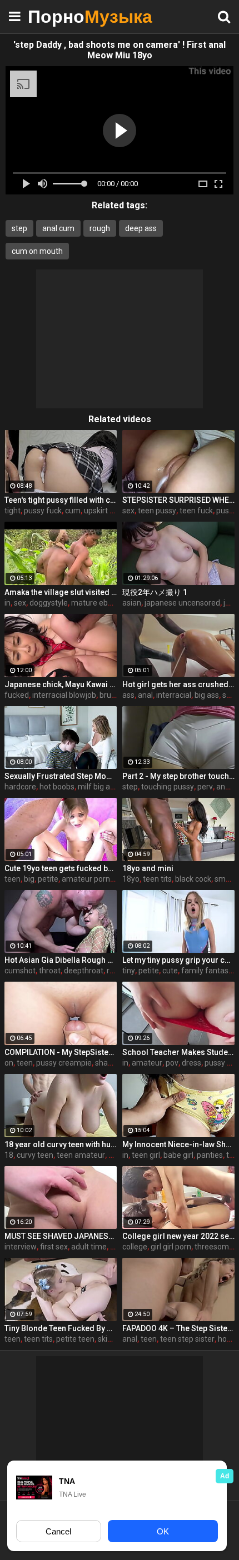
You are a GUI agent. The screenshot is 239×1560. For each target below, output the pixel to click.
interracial (173, 695)
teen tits (157, 878)
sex (128, 510)
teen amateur (81, 1155)
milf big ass (98, 786)
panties (210, 1155)
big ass (207, 695)
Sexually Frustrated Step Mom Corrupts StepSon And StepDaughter (60, 776)
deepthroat (83, 970)
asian (131, 602)
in (7, 602)
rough (99, 228)
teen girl (146, 1155)
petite (48, 878)
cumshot (20, 970)
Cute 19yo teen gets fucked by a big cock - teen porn (60, 868)
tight (12, 510)
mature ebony (96, 602)
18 (8, 1155)
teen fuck (196, 510)
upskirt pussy (107, 510)
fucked (16, 695)
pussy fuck (43, 510)
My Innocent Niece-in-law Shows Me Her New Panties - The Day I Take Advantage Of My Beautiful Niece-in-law (178, 1144)
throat (50, 970)
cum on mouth (37, 251)
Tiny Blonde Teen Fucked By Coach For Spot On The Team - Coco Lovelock (60, 1328)
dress (191, 1062)
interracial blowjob (64, 695)
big (29, 878)
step (19, 228)
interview (20, 1246)
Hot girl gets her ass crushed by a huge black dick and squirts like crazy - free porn (178, 684)
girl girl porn (171, 1246)
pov (172, 1062)
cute (170, 970)
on (8, 1062)
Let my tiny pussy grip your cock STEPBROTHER (178, 960)
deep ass (141, 228)
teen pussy (157, 510)
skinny (109, 1338)
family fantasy (206, 970)
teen (12, 878)
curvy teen (35, 1155)
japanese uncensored (182, 602)
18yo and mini (147, 868)
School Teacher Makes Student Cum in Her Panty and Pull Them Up (178, 1052)
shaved (108, 1062)
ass (128, 695)
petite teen (75, 1338)
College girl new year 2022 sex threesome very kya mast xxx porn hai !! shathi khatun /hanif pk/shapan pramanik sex (178, 1236)
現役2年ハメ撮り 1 (154, 592)
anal (145, 695)
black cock (193, 878)
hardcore (20, 786)
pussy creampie (64, 1062)
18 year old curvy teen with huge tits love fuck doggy (60, 1144)
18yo (131, 878)
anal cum (58, 228)
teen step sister (187, 1338)
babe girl (178, 1155)
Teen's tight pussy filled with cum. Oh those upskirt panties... (60, 500)
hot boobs (56, 786)
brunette (114, 695)
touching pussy (167, 786)
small (224, 878)
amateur (147, 1062)
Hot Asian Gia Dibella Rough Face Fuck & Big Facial (60, 960)
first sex (54, 1246)
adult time (89, 1246)
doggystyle (48, 602)
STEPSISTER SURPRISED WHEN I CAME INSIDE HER (178, 500)
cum (73, 510)
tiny (128, 970)
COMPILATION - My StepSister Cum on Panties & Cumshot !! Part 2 (60, 1052)
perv (205, 786)
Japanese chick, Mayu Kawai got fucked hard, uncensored (60, 684)
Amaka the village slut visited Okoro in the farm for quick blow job (60, 592)
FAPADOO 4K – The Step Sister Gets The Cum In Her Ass (178, 1328)
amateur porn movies (99, 878)
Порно (55, 16)
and (223, 786)
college (134, 1246)
